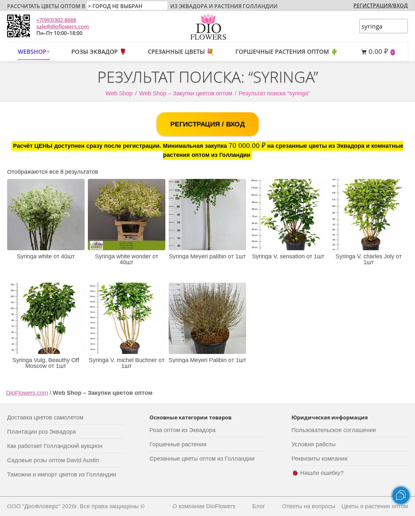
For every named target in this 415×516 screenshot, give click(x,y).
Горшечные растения (178, 444)
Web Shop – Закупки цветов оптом (185, 93)
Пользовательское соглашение (333, 430)
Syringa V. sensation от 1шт (288, 256)
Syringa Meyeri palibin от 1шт (207, 256)
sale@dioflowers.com (62, 26)
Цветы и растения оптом (374, 506)
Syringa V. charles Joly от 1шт (369, 259)
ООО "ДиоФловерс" (33, 506)
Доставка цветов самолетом (45, 417)
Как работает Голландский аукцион (54, 446)
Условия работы (313, 444)
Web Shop (119, 93)
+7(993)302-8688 (56, 20)
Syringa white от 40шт (46, 256)
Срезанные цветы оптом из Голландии (202, 458)
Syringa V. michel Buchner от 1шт (126, 363)
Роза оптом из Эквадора (182, 430)
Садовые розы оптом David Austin (53, 460)
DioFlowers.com (27, 393)
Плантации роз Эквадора (41, 431)
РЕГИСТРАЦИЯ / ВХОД (207, 124)
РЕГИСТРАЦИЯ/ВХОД (380, 5)
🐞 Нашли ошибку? (317, 473)
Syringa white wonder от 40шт (126, 259)
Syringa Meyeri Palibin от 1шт (207, 360)
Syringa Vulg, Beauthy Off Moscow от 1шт (45, 363)
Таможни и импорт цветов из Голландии (61, 474)
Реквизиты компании (319, 458)
